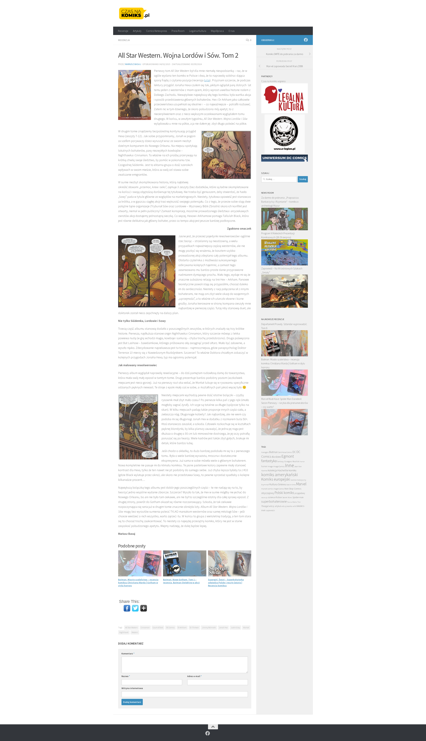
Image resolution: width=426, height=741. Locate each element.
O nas (231, 30)
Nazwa (125, 676)
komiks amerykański (279, 474)
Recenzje (123, 30)
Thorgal (264, 506)
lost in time (291, 484)
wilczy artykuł (275, 506)
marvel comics (267, 488)
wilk (294, 506)
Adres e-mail (194, 676)
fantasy (280, 461)
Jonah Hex (223, 627)
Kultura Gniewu (277, 484)
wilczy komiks (286, 506)
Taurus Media (292, 502)
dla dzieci (276, 456)
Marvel (301, 483)
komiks (292, 470)
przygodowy (300, 493)
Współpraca (217, 30)
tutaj (207, 80)
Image (270, 466)
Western (135, 632)
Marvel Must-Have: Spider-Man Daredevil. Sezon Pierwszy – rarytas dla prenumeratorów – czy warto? (284, 402)
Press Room (178, 30)
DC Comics (170, 627)
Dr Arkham (182, 627)
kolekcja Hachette (278, 470)
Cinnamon (145, 627)
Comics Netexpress (156, 30)
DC (294, 452)
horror (302, 461)
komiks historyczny (298, 480)
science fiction (275, 497)
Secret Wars (287, 497)
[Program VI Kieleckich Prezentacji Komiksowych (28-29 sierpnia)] (284, 264)
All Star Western (131, 627)
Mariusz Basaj (133, 64)
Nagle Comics (279, 489)
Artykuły (137, 30)
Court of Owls (158, 627)
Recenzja (124, 40)
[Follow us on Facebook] (306, 40)
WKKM (299, 506)
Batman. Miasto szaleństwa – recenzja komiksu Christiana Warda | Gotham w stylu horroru (138, 582)
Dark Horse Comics (285, 452)
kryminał (265, 484)
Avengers (265, 452)
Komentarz (127, 653)
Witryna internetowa (132, 688)
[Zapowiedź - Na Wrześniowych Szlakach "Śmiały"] (284, 306)
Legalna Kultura (197, 30)
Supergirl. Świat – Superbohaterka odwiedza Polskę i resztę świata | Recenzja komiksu (226, 582)
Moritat (246, 627)
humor (264, 466)
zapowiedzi (270, 510)
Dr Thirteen (194, 627)
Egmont (288, 456)
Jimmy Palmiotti (209, 627)
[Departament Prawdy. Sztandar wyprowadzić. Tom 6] (284, 355)
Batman (273, 452)
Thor (299, 502)
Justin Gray (235, 627)
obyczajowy (267, 493)
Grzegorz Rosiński (292, 461)
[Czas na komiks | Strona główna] (134, 13)
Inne (289, 465)
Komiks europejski (275, 479)
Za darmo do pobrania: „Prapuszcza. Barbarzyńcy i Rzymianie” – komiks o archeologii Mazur (280, 201)
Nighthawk (123, 632)
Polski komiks (284, 492)
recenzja (264, 497)
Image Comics (279, 466)
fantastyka (269, 460)
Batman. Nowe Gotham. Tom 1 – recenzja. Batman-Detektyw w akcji (181, 581)
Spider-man (298, 497)
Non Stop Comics (293, 488)
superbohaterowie (274, 501)
